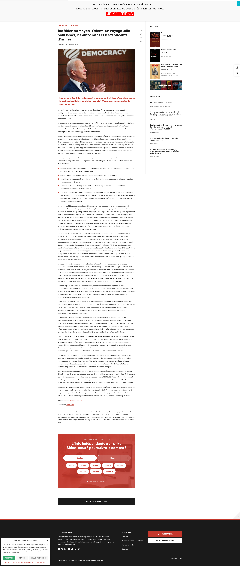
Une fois (80, 458)
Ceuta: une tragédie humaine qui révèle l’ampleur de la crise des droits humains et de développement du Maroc (165, 114)
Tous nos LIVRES (165, 85)
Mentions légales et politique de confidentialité (31, 562)
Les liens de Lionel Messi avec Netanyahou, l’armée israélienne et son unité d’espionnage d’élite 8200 (166, 127)
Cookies (125, 549)
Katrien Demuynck (166, 73)
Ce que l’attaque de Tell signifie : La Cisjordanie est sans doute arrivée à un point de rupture (164, 151)
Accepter (9, 558)
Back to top (236, 515)
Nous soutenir (166, 534)
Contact (125, 537)
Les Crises (70, 404)
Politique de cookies (11, 562)
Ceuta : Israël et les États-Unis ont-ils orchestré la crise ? (164, 139)
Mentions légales (128, 545)
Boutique (154, 26)
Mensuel (113, 458)
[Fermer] (238, 3)
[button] (47, 540)
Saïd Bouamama (166, 40)
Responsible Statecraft (73, 400)
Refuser (22, 558)
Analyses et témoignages (69, 26)
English (180, 558)
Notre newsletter (166, 540)
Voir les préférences (38, 558)
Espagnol (174, 558)
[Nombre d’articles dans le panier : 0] (237, 67)
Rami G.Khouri (62, 44)
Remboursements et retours (132, 541)
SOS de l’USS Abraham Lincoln (161, 103)
